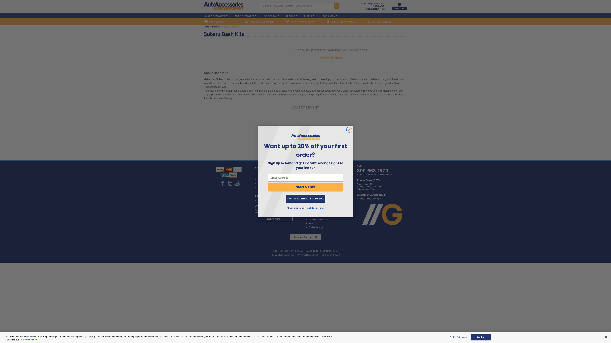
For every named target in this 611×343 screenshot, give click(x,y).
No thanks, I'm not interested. (305, 198)
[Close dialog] (349, 129)
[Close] (605, 336)
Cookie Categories (458, 337)
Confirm (481, 337)
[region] (305, 337)
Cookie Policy (30, 339)
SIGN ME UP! (305, 187)
